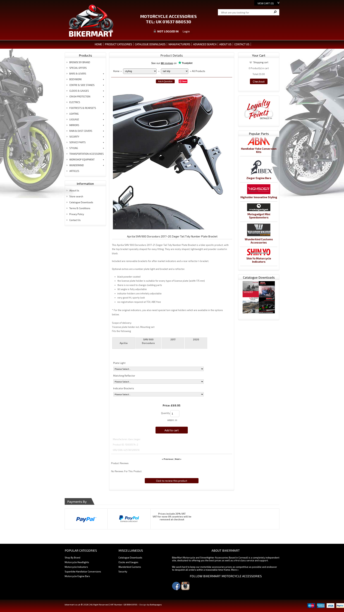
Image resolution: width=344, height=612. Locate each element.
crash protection (79, 96)
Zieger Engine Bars (258, 178)
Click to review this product (171, 480)
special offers (78, 67)
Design (143, 604)
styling (73, 148)
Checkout (259, 81)
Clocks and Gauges (128, 562)
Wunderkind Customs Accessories (259, 241)
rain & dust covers (80, 130)
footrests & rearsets (82, 108)
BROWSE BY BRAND (79, 62)
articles (74, 171)
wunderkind (76, 165)
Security (122, 571)
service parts (77, 142)
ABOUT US (225, 44)
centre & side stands (82, 85)
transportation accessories (86, 153)
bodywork (75, 79)
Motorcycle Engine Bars (77, 576)
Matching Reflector (124, 375)
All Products (198, 71)
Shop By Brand (72, 557)
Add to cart (171, 430)
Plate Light (119, 362)
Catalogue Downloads (81, 202)
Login (186, 31)
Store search (76, 196)
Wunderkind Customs (129, 566)
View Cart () (265, 3)
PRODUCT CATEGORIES (118, 44)
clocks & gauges (79, 90)
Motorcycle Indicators (76, 566)
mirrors (74, 125)
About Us (74, 190)
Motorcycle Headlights (77, 562)
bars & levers (77, 73)
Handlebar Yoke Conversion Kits (258, 150)
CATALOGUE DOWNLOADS (150, 44)
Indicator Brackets (123, 388)
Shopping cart (260, 62)
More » (234, 569)
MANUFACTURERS (179, 44)
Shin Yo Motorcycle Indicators (258, 260)
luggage (74, 119)
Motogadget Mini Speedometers (258, 216)
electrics (74, 102)
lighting (74, 113)
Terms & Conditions (79, 208)
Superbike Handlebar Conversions (83, 571)
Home (98, 44)
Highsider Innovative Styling (258, 197)
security (74, 136)
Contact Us (75, 220)
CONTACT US (241, 44)
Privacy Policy (76, 214)
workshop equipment (82, 159)
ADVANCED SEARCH (204, 44)
